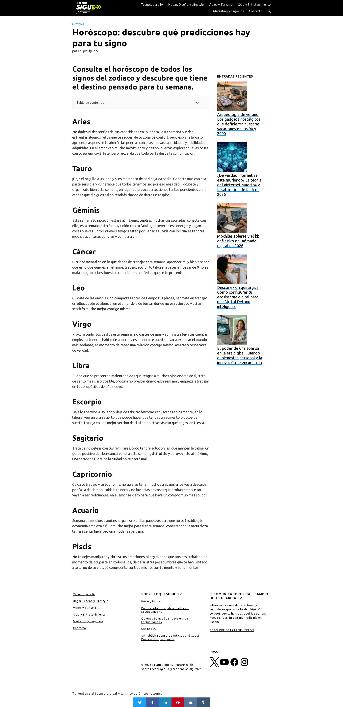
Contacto (255, 11)
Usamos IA (148, 628)
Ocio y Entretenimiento (254, 4)
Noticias (78, 24)
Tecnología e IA (152, 4)
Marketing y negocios (228, 11)
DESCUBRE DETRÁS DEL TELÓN (232, 630)
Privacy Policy (151, 601)
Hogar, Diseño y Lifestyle (186, 4)
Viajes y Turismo (221, 4)
